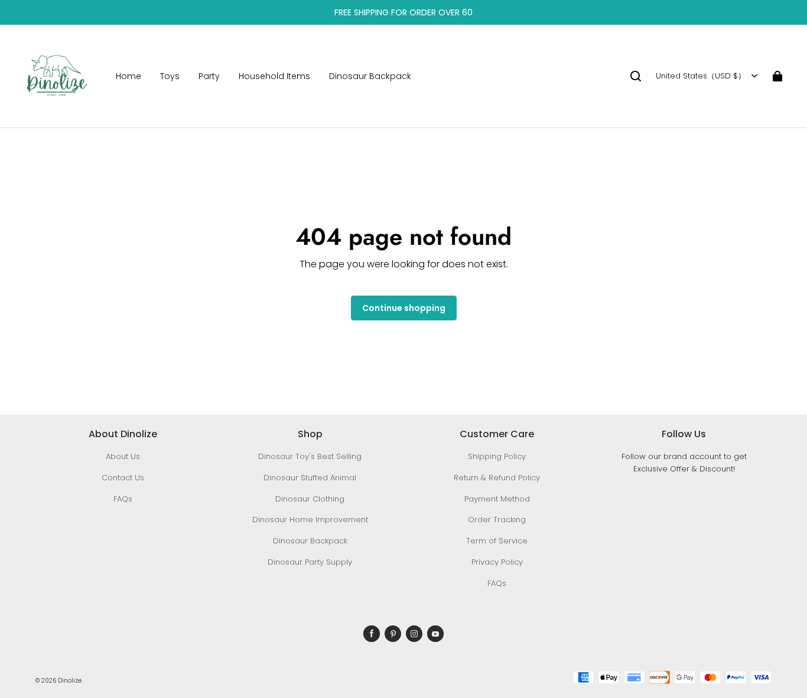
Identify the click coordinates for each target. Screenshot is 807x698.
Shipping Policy (497, 456)
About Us (123, 456)
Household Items (274, 76)
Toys (170, 76)
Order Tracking (497, 519)
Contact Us (123, 477)
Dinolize (70, 680)
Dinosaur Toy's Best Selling (310, 456)
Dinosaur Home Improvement (310, 519)
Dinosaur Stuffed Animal (309, 477)
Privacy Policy (497, 562)
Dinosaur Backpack (370, 76)
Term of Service (497, 540)
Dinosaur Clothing (309, 498)
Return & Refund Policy (497, 477)
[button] (635, 76)
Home (128, 76)
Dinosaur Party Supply (310, 562)
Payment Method (497, 498)
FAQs (122, 498)
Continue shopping (403, 308)
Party (209, 76)
